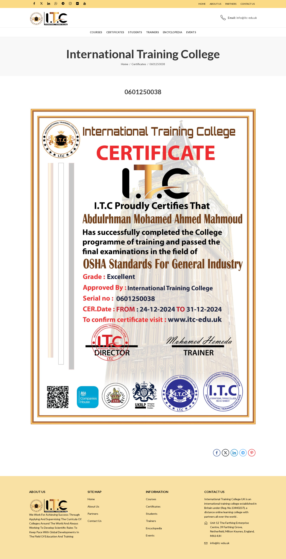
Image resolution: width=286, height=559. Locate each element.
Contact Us (95, 520)
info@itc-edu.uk (219, 543)
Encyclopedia (154, 528)
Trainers (151, 520)
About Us (93, 506)
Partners (93, 513)
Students (151, 513)
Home (124, 64)
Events (150, 535)
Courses (151, 499)
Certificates (139, 64)
